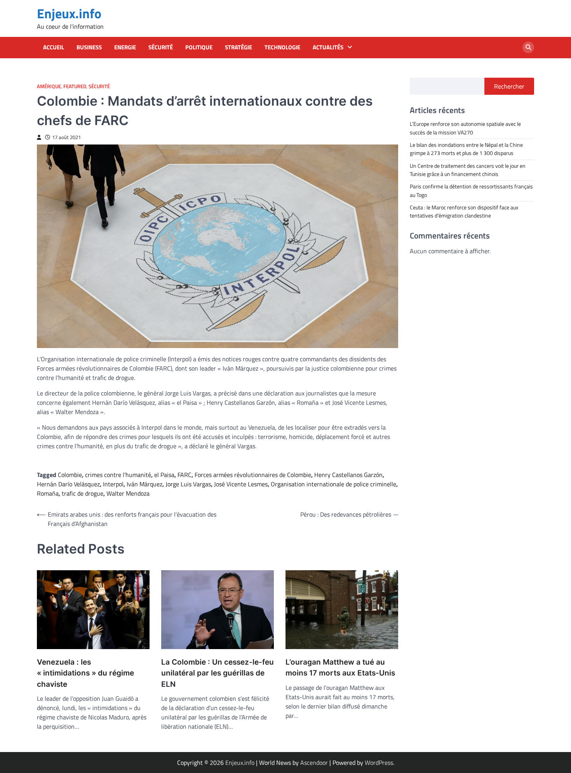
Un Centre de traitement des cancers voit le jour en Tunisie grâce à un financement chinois (468, 169)
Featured (74, 86)
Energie (125, 47)
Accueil (53, 47)
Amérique (49, 86)
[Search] (528, 47)
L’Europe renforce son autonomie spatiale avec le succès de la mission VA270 (465, 128)
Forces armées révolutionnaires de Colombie (253, 474)
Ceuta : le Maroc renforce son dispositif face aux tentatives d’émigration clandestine (464, 211)
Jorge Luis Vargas (188, 484)
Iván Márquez (144, 484)
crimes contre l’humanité (118, 474)
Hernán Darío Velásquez (68, 484)
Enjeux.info (69, 13)
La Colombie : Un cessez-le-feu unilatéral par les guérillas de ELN (217, 673)
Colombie (70, 474)
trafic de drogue (82, 493)
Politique (198, 47)
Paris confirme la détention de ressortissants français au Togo (471, 190)
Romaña (48, 493)
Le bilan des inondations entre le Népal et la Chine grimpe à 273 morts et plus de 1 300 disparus (466, 148)
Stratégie (238, 47)
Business (89, 47)
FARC (184, 474)
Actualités (328, 47)
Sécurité (160, 47)
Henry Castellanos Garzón (348, 474)
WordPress (379, 762)
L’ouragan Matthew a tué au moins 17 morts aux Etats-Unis (340, 668)
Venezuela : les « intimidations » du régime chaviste (85, 673)
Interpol (113, 484)
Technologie (282, 47)
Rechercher (509, 86)
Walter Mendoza (128, 493)
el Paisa (164, 474)
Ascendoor (314, 762)
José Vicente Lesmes (241, 484)
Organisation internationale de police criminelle (333, 484)
